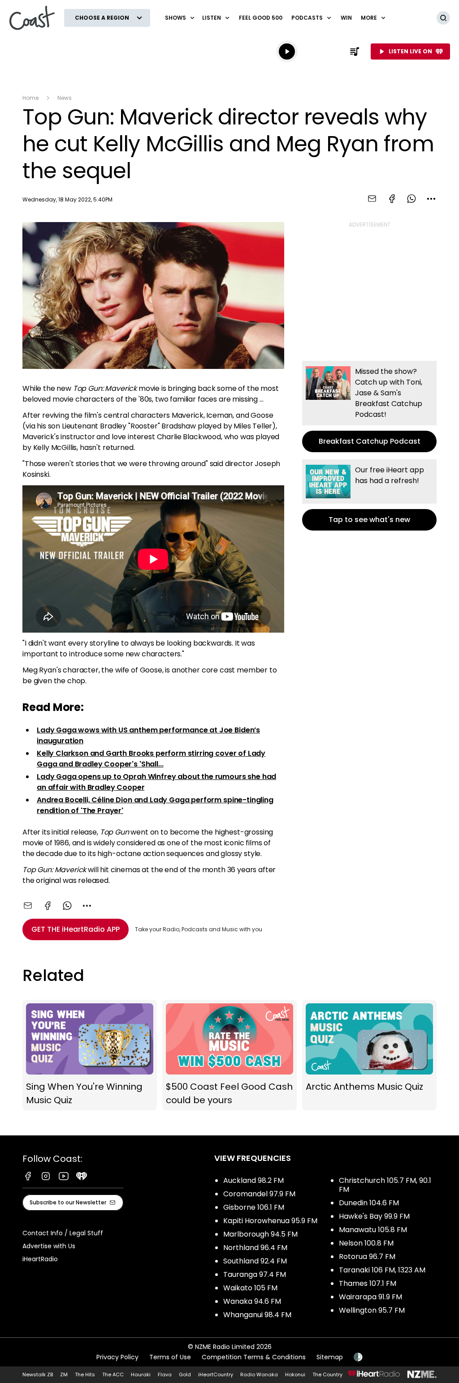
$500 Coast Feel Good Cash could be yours (229, 1055)
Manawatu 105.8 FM (373, 1230)
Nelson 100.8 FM (366, 1243)
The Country (327, 1374)
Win (346, 17)
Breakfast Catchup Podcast (369, 406)
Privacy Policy (117, 1357)
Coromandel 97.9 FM (259, 1194)
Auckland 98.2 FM (253, 1180)
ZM (64, 1374)
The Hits (85, 1374)
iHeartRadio (40, 1259)
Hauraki (141, 1374)
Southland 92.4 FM (255, 1261)
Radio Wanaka (259, 1374)
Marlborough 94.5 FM (260, 1234)
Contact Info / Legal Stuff (62, 1233)
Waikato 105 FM (250, 1288)
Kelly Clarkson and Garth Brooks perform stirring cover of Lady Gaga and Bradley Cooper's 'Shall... (151, 758)
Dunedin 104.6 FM (369, 1203)
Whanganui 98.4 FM (257, 1315)
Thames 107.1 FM (367, 1283)
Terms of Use (170, 1357)
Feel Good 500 (260, 17)
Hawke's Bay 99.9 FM (374, 1216)
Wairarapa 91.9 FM (370, 1297)
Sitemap (329, 1357)
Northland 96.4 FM (255, 1247)
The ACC (113, 1374)
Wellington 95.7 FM (372, 1310)
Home (30, 98)
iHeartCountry (215, 1374)
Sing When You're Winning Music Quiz (89, 1055)
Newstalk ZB (37, 1374)
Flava (165, 1374)
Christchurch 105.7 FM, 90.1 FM (385, 1185)
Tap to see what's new (369, 495)
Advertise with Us (48, 1246)
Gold (185, 1374)
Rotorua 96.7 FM (367, 1256)
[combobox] (431, 198)
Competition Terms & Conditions (254, 1357)
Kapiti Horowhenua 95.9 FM (270, 1221)
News (64, 98)
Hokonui (295, 1374)
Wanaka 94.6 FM (252, 1301)
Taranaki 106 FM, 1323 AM (382, 1270)
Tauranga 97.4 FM (254, 1274)
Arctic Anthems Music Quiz (369, 1055)
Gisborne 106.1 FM (253, 1207)
